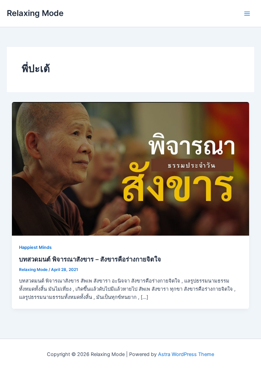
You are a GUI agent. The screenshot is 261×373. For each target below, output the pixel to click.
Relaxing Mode (35, 13)
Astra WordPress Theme (186, 354)
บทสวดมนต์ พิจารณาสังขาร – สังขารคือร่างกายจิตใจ (90, 259)
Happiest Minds (35, 247)
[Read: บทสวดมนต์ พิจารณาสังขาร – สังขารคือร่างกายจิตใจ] (130, 168)
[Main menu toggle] (247, 13)
